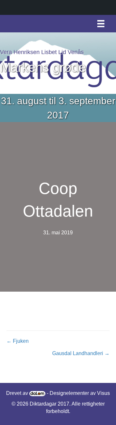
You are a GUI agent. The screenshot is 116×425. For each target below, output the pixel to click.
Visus (103, 393)
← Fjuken (17, 341)
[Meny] (101, 23)
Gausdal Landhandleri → (81, 353)
